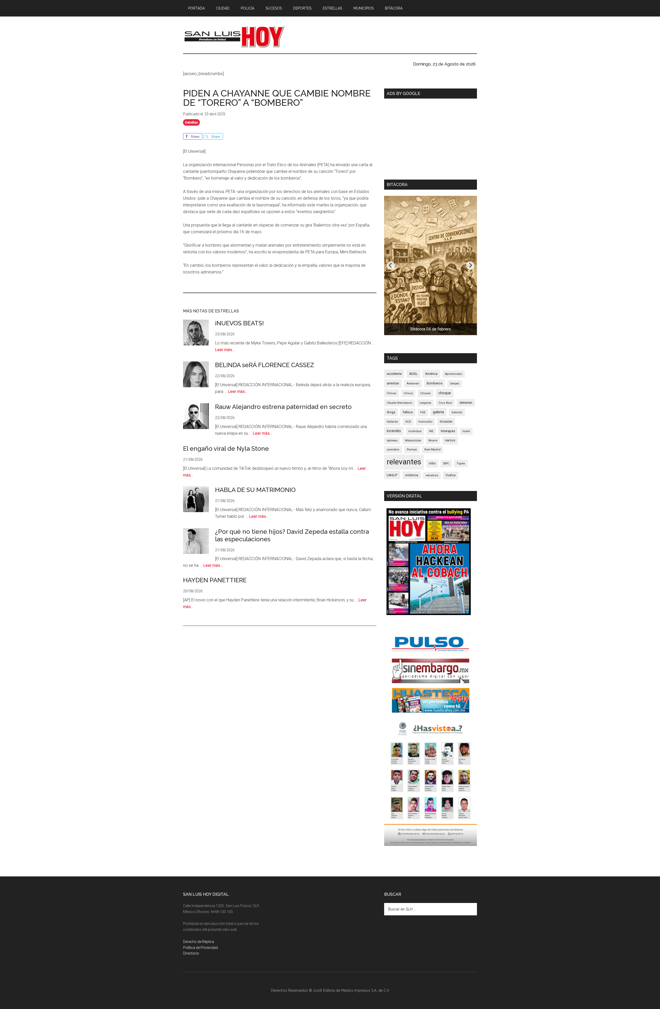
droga (391, 412)
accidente (394, 374)
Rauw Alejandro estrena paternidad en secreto (283, 406)
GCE (408, 421)
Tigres (461, 463)
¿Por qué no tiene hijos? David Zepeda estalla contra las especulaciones (292, 535)
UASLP (392, 475)
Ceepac (454, 383)
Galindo (456, 412)
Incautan (446, 421)
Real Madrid (432, 449)
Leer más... (224, 349)
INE (431, 431)
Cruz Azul (445, 403)
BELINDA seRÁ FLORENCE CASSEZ (264, 365)
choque (444, 393)
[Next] (470, 265)
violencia (411, 475)
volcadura (432, 475)
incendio (394, 431)
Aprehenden (453, 374)
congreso (425, 403)
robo (432, 463)
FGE (422, 412)
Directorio (191, 953)
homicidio (425, 421)
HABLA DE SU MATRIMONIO (255, 490)
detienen (465, 403)
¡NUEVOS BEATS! (239, 323)
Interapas (448, 431)
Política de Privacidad (200, 948)
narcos (450, 440)
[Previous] (391, 265)
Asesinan (413, 383)
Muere (433, 440)
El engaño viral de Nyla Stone (226, 448)
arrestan (393, 383)
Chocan (425, 393)
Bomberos (434, 383)
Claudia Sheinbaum (399, 403)
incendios (415, 431)
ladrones (392, 440)
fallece (408, 412)
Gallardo (392, 421)
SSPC (446, 463)
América (431, 374)
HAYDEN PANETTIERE (214, 580)
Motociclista (413, 440)
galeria (438, 412)
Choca (408, 393)
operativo (393, 449)
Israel (466, 431)
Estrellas (191, 122)
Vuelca (451, 475)
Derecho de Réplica (198, 942)
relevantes (404, 461)
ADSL (413, 374)
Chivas (391, 393)
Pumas (412, 449)
